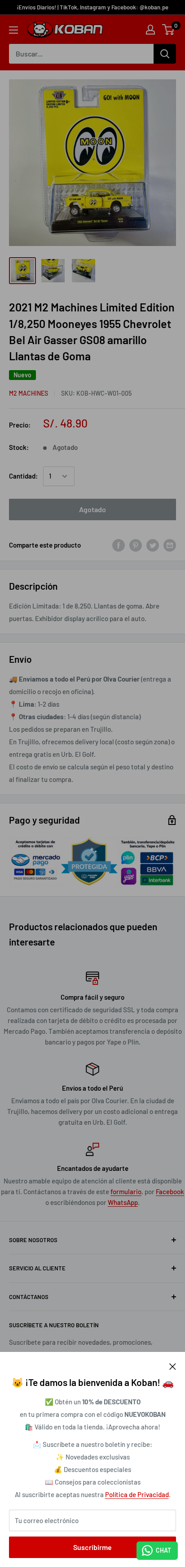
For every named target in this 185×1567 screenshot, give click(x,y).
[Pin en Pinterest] (135, 545)
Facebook (170, 1191)
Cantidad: (23, 476)
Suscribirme (92, 1547)
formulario (125, 1191)
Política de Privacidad (137, 1494)
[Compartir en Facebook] (118, 545)
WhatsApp (123, 1202)
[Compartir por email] (169, 545)
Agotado (92, 509)
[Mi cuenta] (150, 30)
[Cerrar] (172, 1365)
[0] (168, 29)
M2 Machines (28, 393)
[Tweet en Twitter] (152, 545)
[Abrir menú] (13, 30)
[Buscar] (165, 54)
